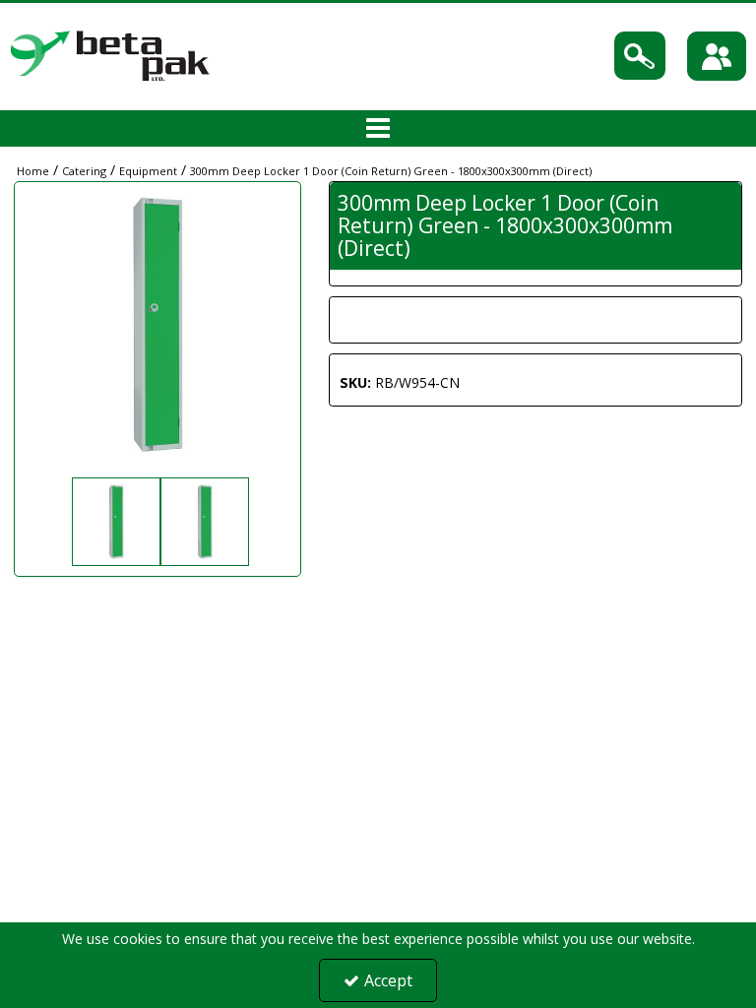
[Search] (639, 56)
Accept (388, 980)
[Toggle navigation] (378, 129)
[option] (113, 521)
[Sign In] (716, 56)
